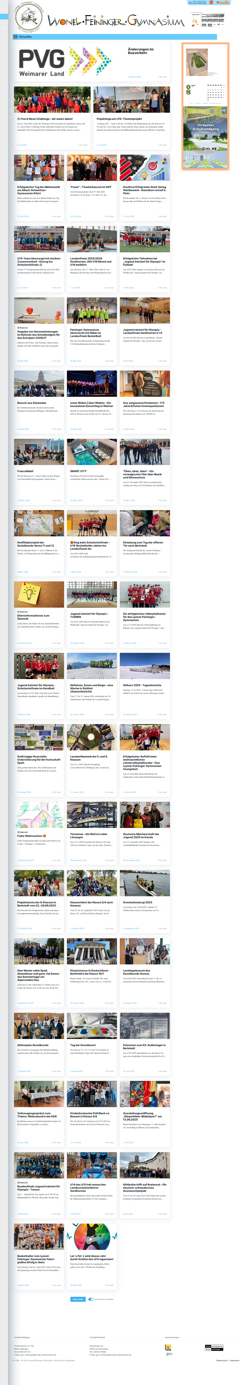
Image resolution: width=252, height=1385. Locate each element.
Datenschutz (221, 1360)
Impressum (234, 1360)
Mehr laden (78, 1299)
